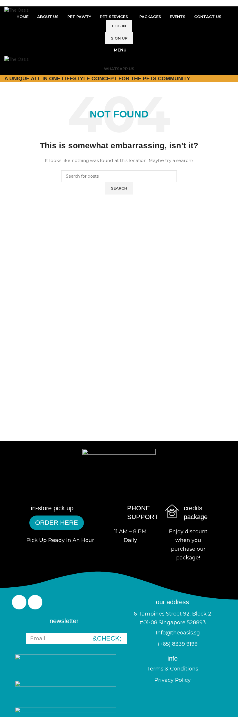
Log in (119, 26)
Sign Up (119, 38)
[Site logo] (16, 9)
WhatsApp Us (119, 68)
